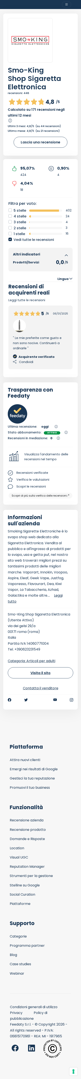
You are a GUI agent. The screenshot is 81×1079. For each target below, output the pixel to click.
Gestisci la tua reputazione (32, 778)
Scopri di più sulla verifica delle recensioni (39, 495)
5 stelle (20, 210)
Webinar (17, 973)
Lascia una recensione (40, 142)
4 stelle (20, 216)
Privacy (16, 1012)
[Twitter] (26, 700)
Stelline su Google (25, 885)
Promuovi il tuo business (30, 787)
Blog (13, 954)
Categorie (18, 936)
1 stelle (19, 233)
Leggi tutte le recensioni (26, 300)
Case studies (20, 964)
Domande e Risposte (27, 838)
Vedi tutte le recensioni (34, 239)
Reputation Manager (27, 866)
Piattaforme (20, 903)
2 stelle (20, 228)
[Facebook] (9, 700)
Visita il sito (40, 672)
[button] (40, 456)
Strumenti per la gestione (31, 875)
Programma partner (27, 945)
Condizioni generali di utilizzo (33, 1007)
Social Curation (22, 894)
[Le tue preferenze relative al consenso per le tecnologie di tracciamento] (73, 1071)
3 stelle (20, 222)
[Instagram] (71, 700)
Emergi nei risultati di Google (34, 769)
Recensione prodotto (28, 829)
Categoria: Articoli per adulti (31, 660)
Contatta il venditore (40, 688)
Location (17, 848)
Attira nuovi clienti (25, 759)
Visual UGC (19, 857)
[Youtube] (55, 700)
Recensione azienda (26, 820)
